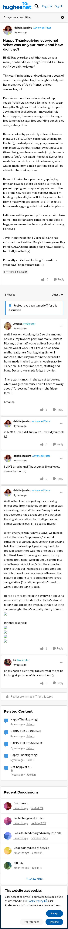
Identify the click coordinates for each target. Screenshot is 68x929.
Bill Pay (18, 863)
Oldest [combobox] (57, 295)
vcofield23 (37, 808)
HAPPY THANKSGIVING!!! (26, 743)
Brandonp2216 (39, 838)
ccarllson (37, 853)
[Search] (36, 6)
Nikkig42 (37, 867)
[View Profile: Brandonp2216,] (8, 836)
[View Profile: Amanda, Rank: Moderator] (8, 326)
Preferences (31, 922)
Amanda (17, 323)
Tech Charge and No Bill (28, 818)
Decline (54, 922)
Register (47, 6)
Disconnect (20, 803)
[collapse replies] (34, 320)
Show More (36, 879)
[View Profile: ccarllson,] (8, 850)
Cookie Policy (35, 901)
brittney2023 (38, 823)
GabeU (30, 724)
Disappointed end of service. (31, 848)
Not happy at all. (21, 767)
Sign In (59, 6)
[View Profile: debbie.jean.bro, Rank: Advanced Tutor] (7, 30)
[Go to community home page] (17, 6)
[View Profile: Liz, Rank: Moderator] (8, 662)
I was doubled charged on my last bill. (37, 833)
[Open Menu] (62, 17)
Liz (14, 660)
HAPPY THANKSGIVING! (25, 731)
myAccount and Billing (19, 17)
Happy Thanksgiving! (24, 719)
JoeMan (31, 774)
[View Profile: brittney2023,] (8, 821)
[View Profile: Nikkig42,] (8, 865)
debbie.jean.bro (23, 27)
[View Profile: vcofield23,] (8, 806)
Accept (54, 913)
